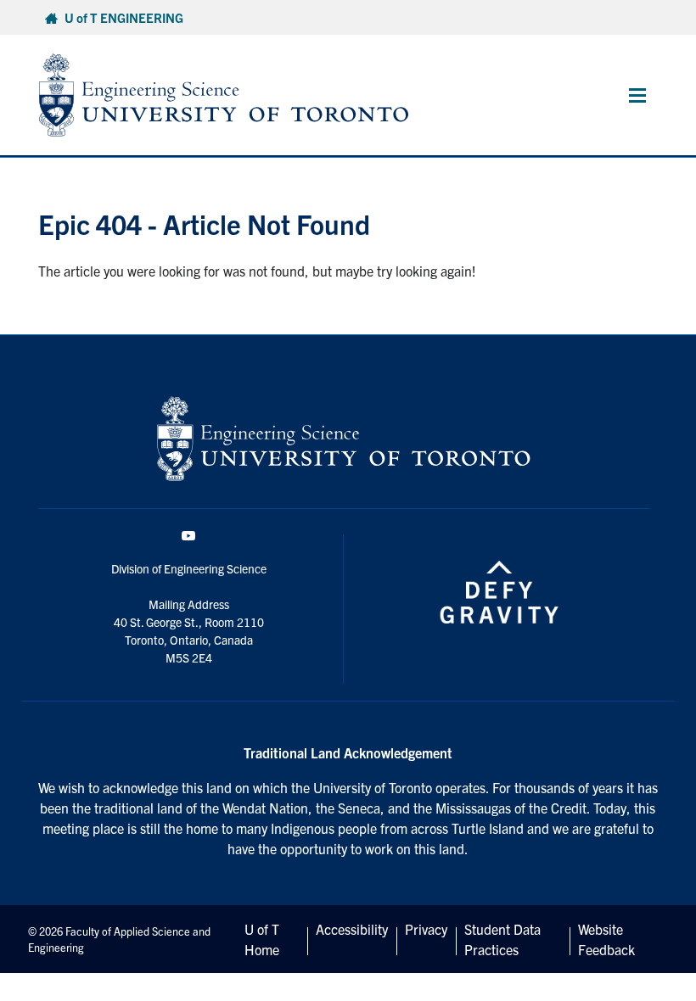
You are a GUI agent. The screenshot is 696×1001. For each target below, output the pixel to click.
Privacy (426, 928)
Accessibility (352, 928)
